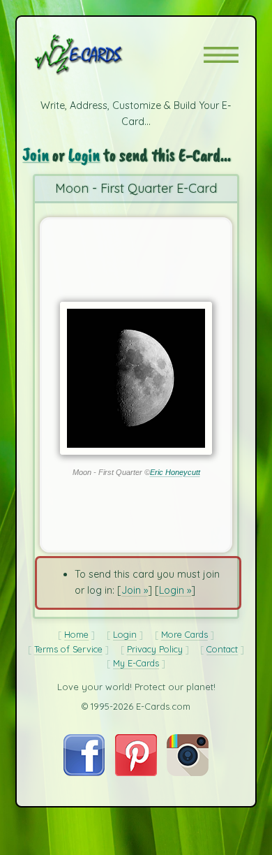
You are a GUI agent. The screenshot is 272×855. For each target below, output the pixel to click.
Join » (134, 590)
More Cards (184, 634)
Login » (175, 590)
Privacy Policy (155, 649)
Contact (222, 649)
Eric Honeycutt (175, 472)
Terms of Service (68, 649)
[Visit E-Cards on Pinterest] (136, 772)
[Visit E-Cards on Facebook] (84, 772)
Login (84, 155)
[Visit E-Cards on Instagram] (188, 772)
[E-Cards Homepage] (103, 54)
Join (35, 155)
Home (76, 634)
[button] (221, 55)
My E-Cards (136, 662)
